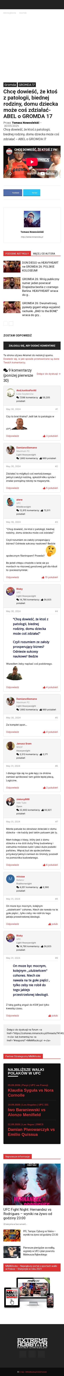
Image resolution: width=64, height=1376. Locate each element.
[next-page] (11, 324)
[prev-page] (5, 324)
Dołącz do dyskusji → (49, 373)
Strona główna (9, 12)
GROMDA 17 (27, 85)
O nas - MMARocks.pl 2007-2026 (33, 1372)
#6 (56, 766)
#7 (56, 821)
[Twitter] (41, 1354)
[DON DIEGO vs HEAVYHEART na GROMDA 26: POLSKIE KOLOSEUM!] (11, 267)
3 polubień (51, 435)
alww (19, 499)
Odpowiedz (12, 435)
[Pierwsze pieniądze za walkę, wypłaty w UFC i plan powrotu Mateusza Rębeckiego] (11, 1252)
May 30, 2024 (13, 409)
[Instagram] (32, 1354)
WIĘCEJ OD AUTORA (44, 253)
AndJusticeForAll (26, 390)
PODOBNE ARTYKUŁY (17, 253)
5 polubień (51, 487)
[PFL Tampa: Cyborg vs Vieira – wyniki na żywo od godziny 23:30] (11, 1236)
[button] (5, 4)
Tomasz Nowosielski (25, 122)
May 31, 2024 (13, 766)
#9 (56, 958)
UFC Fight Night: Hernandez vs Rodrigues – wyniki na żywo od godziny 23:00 (27, 1213)
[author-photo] (32, 227)
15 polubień (51, 577)
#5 (56, 717)
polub (54, 923)
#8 (56, 899)
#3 (56, 522)
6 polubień (51, 864)
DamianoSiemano (26, 447)
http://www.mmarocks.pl (32, 237)
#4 (56, 611)
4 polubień (51, 687)
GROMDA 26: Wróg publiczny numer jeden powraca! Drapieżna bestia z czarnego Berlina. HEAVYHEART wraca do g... (40, 287)
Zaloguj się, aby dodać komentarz (32, 345)
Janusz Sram (24, 743)
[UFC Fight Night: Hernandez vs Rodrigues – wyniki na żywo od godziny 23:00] (32, 1184)
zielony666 (23, 799)
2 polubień (52, 787)
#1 (56, 409)
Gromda (22, 12)
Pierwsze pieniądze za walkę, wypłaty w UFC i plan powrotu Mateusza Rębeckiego (39, 1251)
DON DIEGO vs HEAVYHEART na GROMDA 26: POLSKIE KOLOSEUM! (40, 266)
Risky (19, 588)
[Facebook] (22, 1354)
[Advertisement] (32, 48)
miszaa (20, 876)
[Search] (59, 4)
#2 (56, 466)
